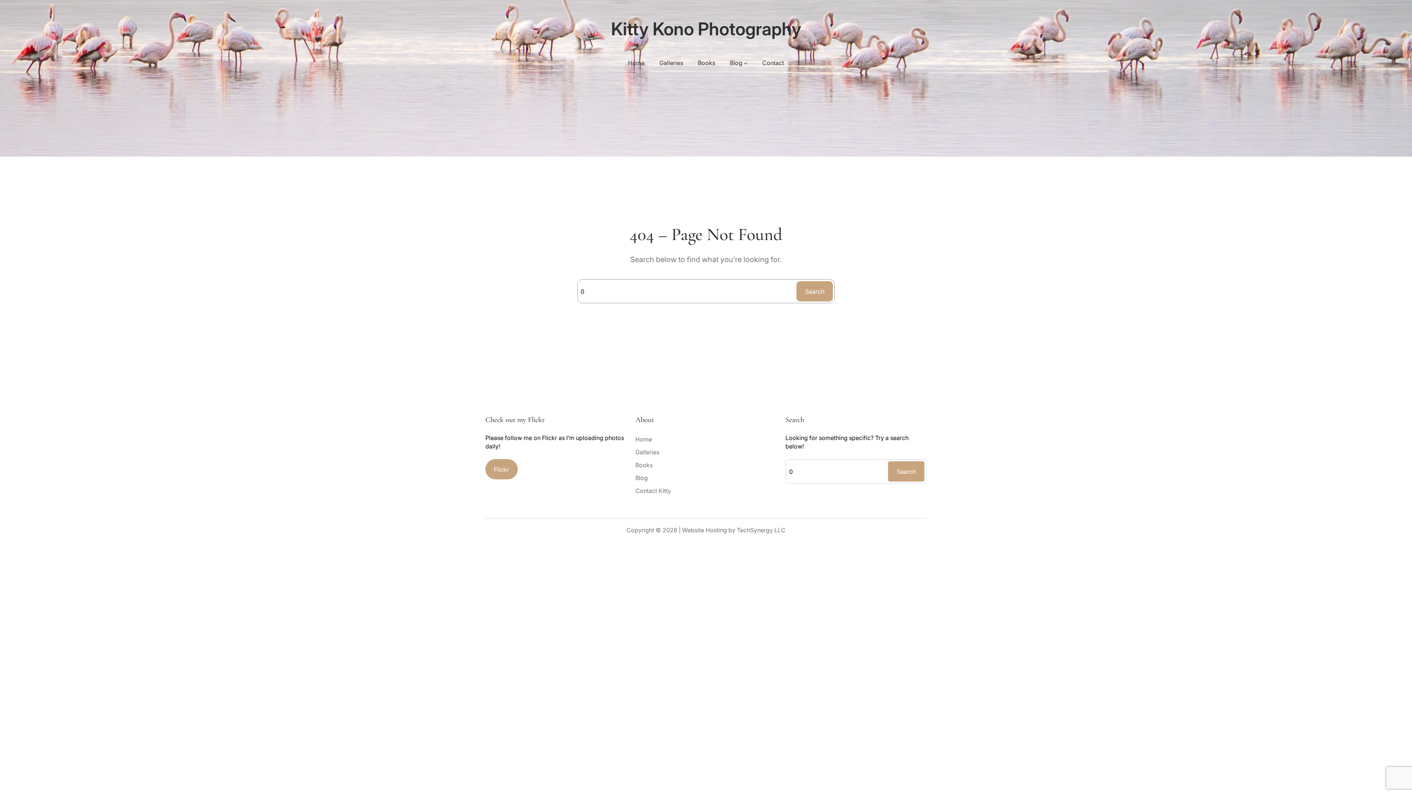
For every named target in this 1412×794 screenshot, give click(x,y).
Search (814, 291)
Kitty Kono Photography (706, 29)
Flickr (501, 469)
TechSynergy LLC (761, 530)
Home (636, 63)
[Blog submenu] (746, 63)
